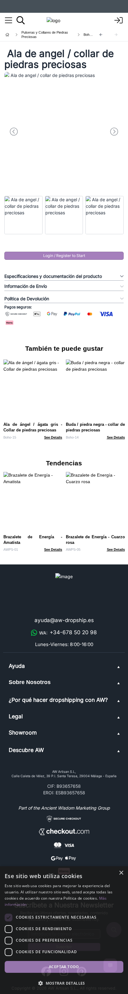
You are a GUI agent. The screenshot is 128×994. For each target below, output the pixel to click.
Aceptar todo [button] (64, 966)
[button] (64, 983)
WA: (68, 632)
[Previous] (100, 34)
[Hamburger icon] (8, 20)
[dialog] (64, 930)
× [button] (121, 873)
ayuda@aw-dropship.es (64, 620)
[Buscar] (21, 20)
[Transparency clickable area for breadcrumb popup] (40, 34)
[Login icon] (118, 20)
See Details (53, 437)
